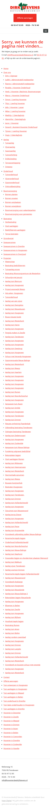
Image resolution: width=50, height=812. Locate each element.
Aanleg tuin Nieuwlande (14, 590)
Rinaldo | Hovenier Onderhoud (17, 87)
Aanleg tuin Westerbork (14, 321)
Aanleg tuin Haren (12, 325)
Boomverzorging (10, 191)
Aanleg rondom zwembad (15, 637)
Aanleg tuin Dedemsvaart (15, 435)
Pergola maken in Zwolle (15, 332)
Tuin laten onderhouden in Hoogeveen (18, 705)
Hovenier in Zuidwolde (12, 744)
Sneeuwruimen (9, 242)
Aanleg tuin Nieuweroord (15, 578)
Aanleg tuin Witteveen (14, 463)
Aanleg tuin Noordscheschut (16, 396)
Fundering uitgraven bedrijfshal (17, 451)
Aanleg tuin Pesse (12, 526)
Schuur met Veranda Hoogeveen (18, 356)
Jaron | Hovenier (12, 123)
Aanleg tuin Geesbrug (13, 348)
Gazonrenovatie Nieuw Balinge (17, 360)
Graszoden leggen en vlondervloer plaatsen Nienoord (26, 558)
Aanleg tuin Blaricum (13, 281)
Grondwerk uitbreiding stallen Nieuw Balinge (23, 534)
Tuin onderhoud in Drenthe (14, 701)
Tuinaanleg (9, 143)
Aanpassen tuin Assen (14, 404)
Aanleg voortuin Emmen (15, 570)
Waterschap (10, 261)
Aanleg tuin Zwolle (12, 609)
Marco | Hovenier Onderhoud (17, 95)
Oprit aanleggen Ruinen (14, 459)
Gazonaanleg (10, 151)
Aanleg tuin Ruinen (12, 392)
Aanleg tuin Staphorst (13, 554)
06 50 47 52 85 (17, 25)
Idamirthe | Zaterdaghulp (15, 119)
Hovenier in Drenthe (11, 740)
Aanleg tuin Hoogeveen (14, 285)
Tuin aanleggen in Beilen (13, 697)
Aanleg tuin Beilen (12, 633)
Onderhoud (8, 171)
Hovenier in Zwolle (11, 717)
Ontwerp (8, 167)
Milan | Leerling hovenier (15, 111)
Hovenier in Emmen (11, 724)
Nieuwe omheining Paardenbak (17, 423)
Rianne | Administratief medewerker (19, 84)
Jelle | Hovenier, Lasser (14, 107)
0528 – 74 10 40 (32, 25)
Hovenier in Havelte (11, 748)
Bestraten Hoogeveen (13, 487)
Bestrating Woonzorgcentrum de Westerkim (22, 273)
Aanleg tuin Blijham (13, 617)
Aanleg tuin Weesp (12, 368)
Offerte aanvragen (25, 18)
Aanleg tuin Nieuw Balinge (15, 550)
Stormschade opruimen (14, 475)
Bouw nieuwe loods (13, 317)
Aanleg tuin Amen (12, 629)
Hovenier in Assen (10, 728)
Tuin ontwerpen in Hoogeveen (15, 685)
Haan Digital (7, 800)
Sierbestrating (10, 222)
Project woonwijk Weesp (15, 289)
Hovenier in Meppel (11, 721)
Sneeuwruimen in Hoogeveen (15, 250)
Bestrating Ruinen (12, 625)
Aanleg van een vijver (13, 301)
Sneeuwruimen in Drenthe (14, 246)
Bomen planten (11, 194)
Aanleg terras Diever (13, 514)
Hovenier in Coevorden (12, 736)
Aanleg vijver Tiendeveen (15, 566)
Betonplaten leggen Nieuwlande (18, 597)
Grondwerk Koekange (14, 582)
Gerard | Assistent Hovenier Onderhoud (21, 127)
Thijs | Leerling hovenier (15, 103)
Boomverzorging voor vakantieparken (20, 210)
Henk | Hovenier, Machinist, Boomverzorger (23, 91)
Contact (6, 677)
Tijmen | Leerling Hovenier (16, 131)
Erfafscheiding (11, 159)
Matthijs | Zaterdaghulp (14, 115)
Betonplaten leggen (13, 455)
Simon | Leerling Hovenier (15, 99)
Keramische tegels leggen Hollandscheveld (22, 574)
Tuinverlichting (11, 155)
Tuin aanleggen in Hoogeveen (15, 689)
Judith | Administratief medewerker (19, 79)
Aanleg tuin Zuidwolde (14, 443)
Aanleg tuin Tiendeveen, (14, 495)
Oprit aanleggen (11, 226)
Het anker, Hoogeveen (14, 293)
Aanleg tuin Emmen (13, 420)
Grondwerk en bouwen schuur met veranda (22, 665)
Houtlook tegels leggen (14, 621)
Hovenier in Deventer (12, 713)
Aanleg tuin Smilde (12, 408)
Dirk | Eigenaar (11, 76)
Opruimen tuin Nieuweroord (16, 510)
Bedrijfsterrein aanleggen (15, 230)
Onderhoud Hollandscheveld (16, 542)
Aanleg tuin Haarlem (13, 372)
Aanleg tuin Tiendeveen (14, 337)
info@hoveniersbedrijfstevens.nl (20, 55)
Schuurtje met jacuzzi (13, 277)
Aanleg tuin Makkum (13, 562)
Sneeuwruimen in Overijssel (14, 254)
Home (5, 68)
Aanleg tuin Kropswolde (14, 530)
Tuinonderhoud (11, 174)
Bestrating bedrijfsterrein (15, 265)
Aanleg (6, 139)
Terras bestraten (11, 234)
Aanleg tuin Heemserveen (15, 467)
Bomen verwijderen (13, 206)
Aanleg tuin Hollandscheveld (16, 503)
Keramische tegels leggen (15, 538)
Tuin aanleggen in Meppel (13, 693)
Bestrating (7, 218)
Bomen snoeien (11, 198)
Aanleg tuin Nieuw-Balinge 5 (16, 593)
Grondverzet (8, 238)
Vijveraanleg (10, 147)
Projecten (7, 258)
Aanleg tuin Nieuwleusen (15, 309)
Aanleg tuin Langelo (13, 649)
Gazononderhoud (12, 182)
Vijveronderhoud (12, 178)
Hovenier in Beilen (10, 732)
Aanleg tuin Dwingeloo (14, 305)
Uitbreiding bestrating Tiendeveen (18, 427)
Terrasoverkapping (12, 163)
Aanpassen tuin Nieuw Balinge (17, 447)
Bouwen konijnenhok (13, 483)
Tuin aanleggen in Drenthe (14, 709)
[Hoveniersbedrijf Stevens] (25, 7)
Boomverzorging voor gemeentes (18, 214)
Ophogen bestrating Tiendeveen (18, 431)
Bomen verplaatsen (13, 202)
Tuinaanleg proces (12, 269)
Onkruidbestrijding (12, 186)
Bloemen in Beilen (12, 605)
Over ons (7, 72)
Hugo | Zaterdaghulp (13, 135)
